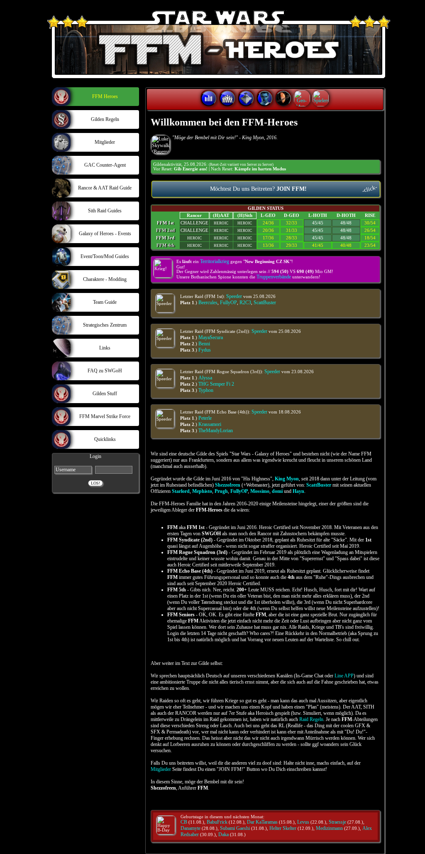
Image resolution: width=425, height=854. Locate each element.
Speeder (234, 296)
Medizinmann (329, 828)
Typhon (205, 390)
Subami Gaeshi (235, 828)
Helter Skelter (282, 828)
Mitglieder (161, 769)
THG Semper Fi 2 (216, 384)
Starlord (181, 491)
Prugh (221, 491)
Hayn (298, 491)
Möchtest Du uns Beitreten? (294, 189)
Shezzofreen (227, 485)
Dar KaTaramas (262, 822)
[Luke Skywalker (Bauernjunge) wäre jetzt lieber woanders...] (160, 144)
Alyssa (205, 378)
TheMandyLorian (215, 430)
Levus (303, 822)
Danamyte (190, 828)
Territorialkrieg (214, 261)
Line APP (344, 676)
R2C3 (245, 302)
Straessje (337, 822)
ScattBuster (265, 302)
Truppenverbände (273, 277)
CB (184, 822)
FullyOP (228, 302)
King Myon (287, 479)
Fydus (204, 350)
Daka (223, 834)
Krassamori (209, 424)
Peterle (205, 418)
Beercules (207, 302)
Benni (204, 344)
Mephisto (202, 491)
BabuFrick (217, 822)
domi (277, 491)
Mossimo (259, 491)
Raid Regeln (311, 719)
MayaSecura (210, 337)
